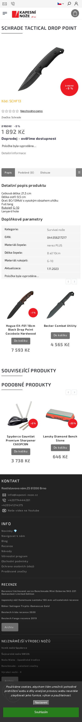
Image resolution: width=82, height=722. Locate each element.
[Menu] (5, 12)
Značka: (11, 117)
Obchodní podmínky (14, 561)
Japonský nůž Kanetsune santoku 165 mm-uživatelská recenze (40, 599)
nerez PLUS (54, 245)
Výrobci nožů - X (11, 672)
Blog (4, 541)
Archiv (9, 627)
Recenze (7, 546)
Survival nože (56, 229)
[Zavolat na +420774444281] (13, 4)
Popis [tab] (8, 172)
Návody (6, 551)
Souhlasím (41, 712)
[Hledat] (69, 4)
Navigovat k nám (13, 536)
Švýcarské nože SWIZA (15, 653)
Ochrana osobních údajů (17, 566)
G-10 (16, 207)
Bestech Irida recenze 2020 (18, 612)
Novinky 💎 (9, 530)
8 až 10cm (53, 253)
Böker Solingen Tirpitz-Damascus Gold (25, 606)
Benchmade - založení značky (19, 665)
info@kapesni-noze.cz (23, 494)
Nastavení (41, 702)
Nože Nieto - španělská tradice (20, 659)
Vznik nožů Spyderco (14, 647)
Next (75, 281)
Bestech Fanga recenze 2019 (19, 618)
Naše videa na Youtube (23, 510)
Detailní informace (13, 153)
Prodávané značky (14, 571)
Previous (69, 281)
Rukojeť (6, 207)
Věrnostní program (14, 556)
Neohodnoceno (31, 111)
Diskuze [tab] (45, 172)
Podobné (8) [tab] (26, 172)
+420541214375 (12, 505)
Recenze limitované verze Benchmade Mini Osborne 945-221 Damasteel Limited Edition (38, 592)
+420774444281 (19, 500)
